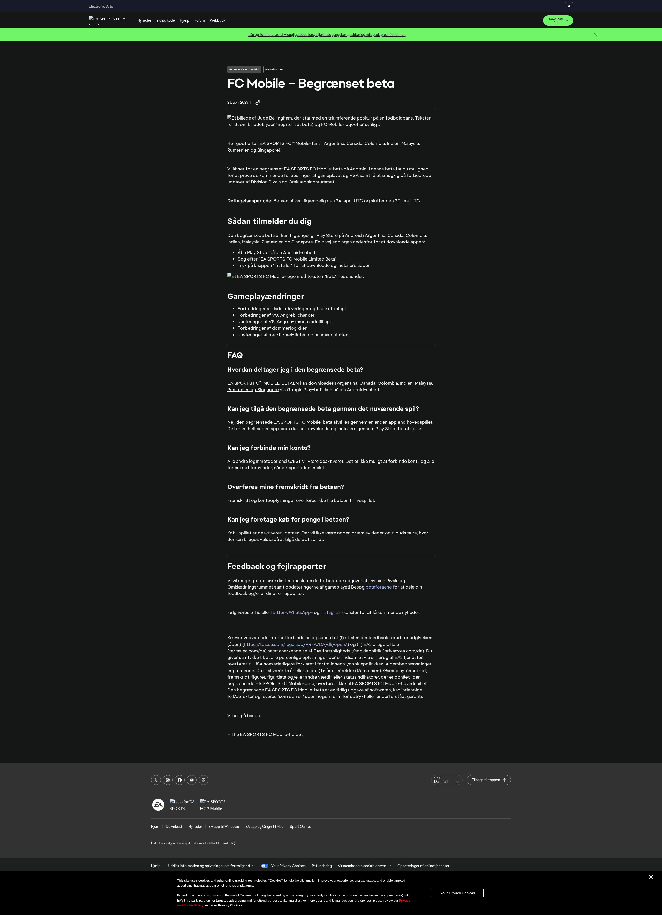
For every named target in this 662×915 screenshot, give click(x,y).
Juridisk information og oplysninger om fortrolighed (208, 866)
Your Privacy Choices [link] (288, 866)
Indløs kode (165, 20)
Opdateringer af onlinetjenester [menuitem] (423, 866)
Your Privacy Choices (457, 893)
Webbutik (217, 20)
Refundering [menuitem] (322, 866)
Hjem (155, 826)
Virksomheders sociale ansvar (362, 866)
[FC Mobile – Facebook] (180, 780)
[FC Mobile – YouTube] (192, 780)
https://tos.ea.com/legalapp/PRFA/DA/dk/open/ (295, 644)
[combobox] (447, 780)
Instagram (331, 612)
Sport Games (301, 826)
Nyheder (144, 20)
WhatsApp (300, 612)
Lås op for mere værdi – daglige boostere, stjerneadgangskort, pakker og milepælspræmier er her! (327, 34)
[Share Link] (258, 102)
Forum (199, 20)
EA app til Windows (224, 826)
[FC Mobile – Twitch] (203, 780)
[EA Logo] (158, 805)
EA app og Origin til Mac (264, 826)
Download (174, 826)
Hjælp (184, 20)
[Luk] (596, 35)
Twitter (277, 612)
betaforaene (379, 587)
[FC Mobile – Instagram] (168, 780)
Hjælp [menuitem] (155, 866)
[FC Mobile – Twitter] (156, 780)
